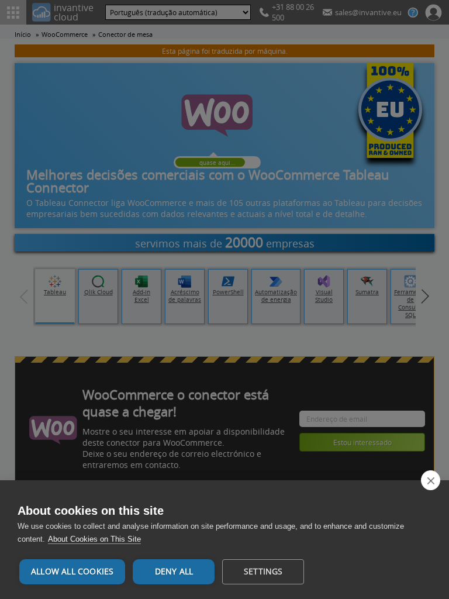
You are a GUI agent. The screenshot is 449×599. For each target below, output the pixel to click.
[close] (430, 480)
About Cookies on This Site (94, 539)
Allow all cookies (72, 571)
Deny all (174, 571)
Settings (263, 571)
